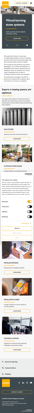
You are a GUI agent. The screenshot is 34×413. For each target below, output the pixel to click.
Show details (25, 223)
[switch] (29, 206)
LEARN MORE (17, 38)
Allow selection (17, 233)
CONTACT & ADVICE (17, 392)
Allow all (17, 228)
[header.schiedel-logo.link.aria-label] (5, 3)
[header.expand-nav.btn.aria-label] (31, 3)
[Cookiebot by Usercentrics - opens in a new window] (25, 174)
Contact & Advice (21, 3)
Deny (17, 237)
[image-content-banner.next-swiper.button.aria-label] (27, 45)
